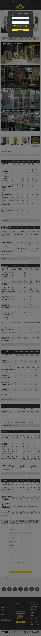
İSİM (12, 15)
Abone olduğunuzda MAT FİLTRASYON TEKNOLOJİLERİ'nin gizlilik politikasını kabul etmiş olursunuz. (20, 26)
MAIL (13, 20)
